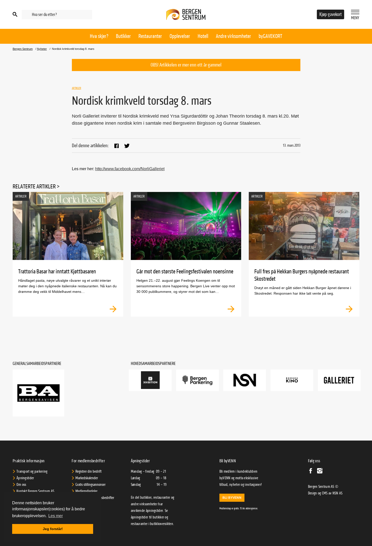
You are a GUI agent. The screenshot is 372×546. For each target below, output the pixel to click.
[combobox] (57, 14)
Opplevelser (180, 36)
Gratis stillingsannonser (90, 484)
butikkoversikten (161, 523)
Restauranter (150, 36)
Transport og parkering (32, 471)
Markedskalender (86, 478)
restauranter (139, 523)
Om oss (21, 484)
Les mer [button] (55, 516)
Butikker (123, 36)
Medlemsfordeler (86, 491)
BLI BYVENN (231, 497)
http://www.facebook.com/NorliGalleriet (129, 169)
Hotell (203, 36)
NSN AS (338, 493)
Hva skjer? (99, 36)
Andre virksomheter (233, 36)
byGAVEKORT (270, 36)
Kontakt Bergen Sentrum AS (35, 491)
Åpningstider (25, 478)
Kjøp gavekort (330, 14)
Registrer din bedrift (88, 471)
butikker (158, 517)
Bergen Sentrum (23, 49)
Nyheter (42, 49)
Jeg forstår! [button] (53, 529)
